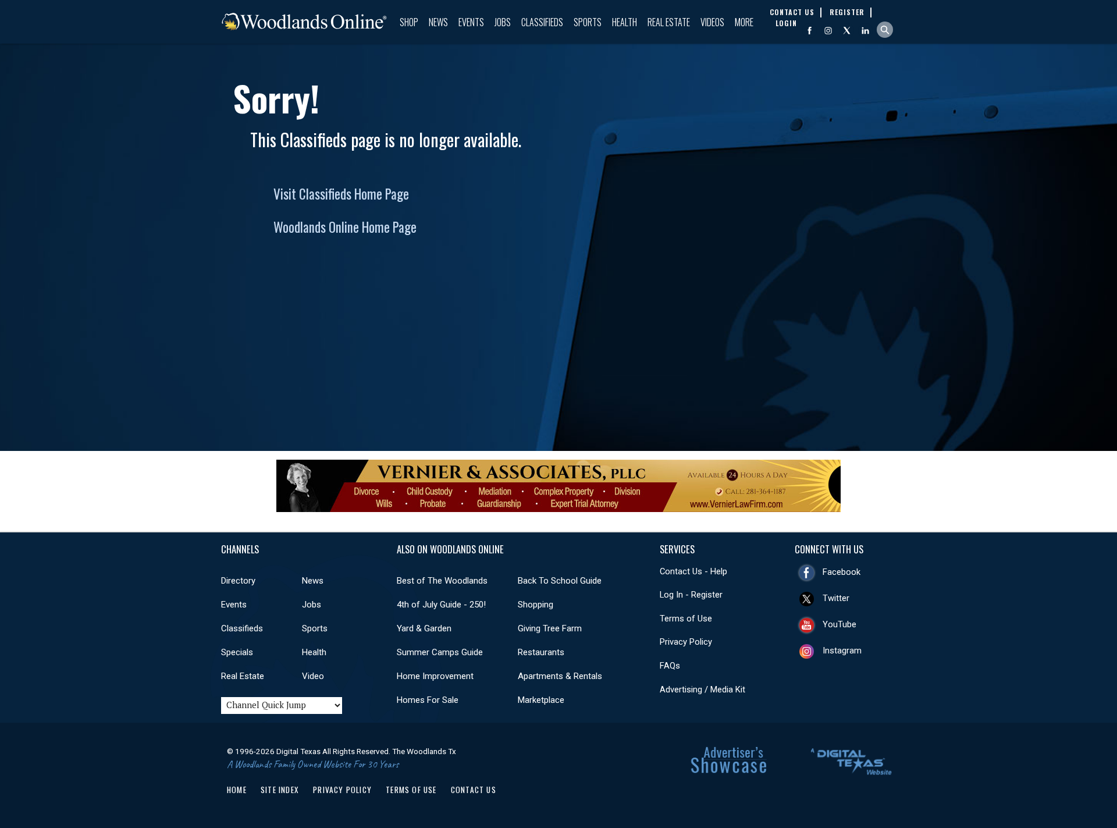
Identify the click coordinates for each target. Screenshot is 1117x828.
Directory (238, 580)
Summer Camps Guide (440, 652)
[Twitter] (846, 30)
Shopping (535, 604)
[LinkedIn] (865, 30)
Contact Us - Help (693, 571)
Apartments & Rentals (560, 676)
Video (313, 676)
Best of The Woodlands (442, 580)
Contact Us (473, 789)
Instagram (842, 650)
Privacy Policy (686, 642)
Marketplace (541, 700)
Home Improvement (435, 676)
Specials (237, 652)
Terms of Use (686, 618)
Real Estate (669, 22)
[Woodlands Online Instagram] (828, 30)
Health (624, 22)
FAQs (670, 665)
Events (471, 22)
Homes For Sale (427, 700)
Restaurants (541, 652)
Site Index (280, 789)
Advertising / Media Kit (702, 689)
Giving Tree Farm (550, 628)
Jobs (503, 22)
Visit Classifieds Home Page (341, 194)
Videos (712, 22)
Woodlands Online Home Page (345, 227)
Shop (409, 22)
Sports (588, 22)
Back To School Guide (560, 580)
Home (237, 789)
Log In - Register (691, 594)
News (438, 22)
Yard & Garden (424, 628)
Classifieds (542, 22)
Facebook (841, 572)
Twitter (836, 598)
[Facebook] (809, 30)
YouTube (839, 624)
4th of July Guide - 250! (441, 604)
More (744, 22)
